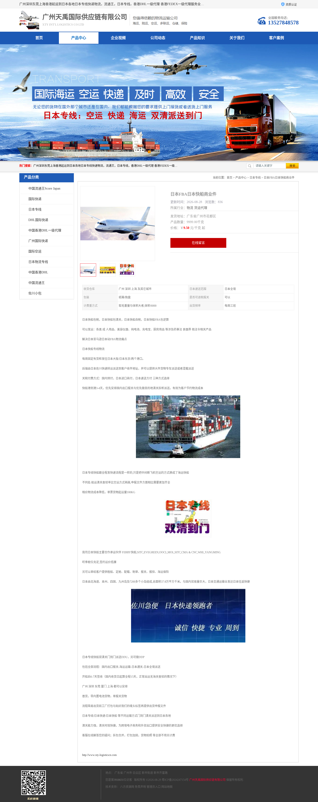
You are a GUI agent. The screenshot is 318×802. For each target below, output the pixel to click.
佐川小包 (34, 293)
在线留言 (198, 243)
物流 (190, 208)
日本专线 (34, 209)
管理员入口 (154, 786)
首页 (39, 38)
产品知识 (197, 38)
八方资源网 (127, 786)
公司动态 (157, 38)
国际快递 (34, 199)
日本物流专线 (38, 262)
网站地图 (167, 786)
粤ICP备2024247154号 (175, 780)
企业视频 (118, 38)
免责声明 (140, 786)
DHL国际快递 (38, 220)
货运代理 (200, 208)
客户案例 (276, 38)
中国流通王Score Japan (44, 188)
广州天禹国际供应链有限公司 (207, 780)
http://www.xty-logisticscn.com (99, 755)
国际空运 (34, 251)
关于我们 (237, 38)
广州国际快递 (38, 241)
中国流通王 (36, 283)
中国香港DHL (38, 272)
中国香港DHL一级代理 (44, 230)
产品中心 (78, 38)
